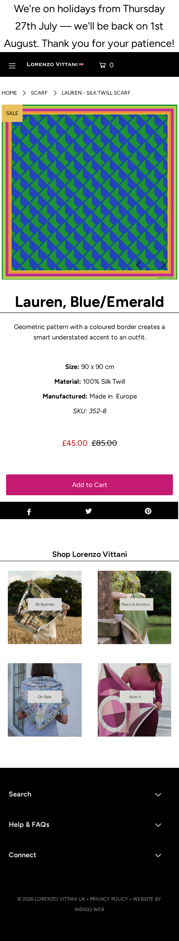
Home (9, 93)
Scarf (39, 93)
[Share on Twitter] (88, 510)
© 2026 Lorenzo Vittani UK (51, 899)
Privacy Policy (109, 899)
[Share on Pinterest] (148, 510)
